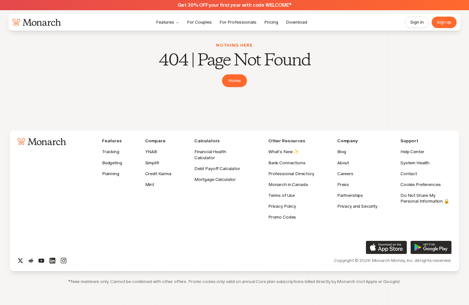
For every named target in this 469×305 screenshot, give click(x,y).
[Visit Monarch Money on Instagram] (64, 261)
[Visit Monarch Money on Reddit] (30, 260)
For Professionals (238, 22)
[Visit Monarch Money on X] (20, 260)
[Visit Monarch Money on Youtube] (41, 260)
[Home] (35, 22)
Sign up (444, 22)
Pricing (271, 22)
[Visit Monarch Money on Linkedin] (52, 261)
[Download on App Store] (386, 247)
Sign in (417, 22)
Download (296, 22)
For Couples (199, 22)
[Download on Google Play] (431, 247)
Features (165, 22)
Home (234, 80)
